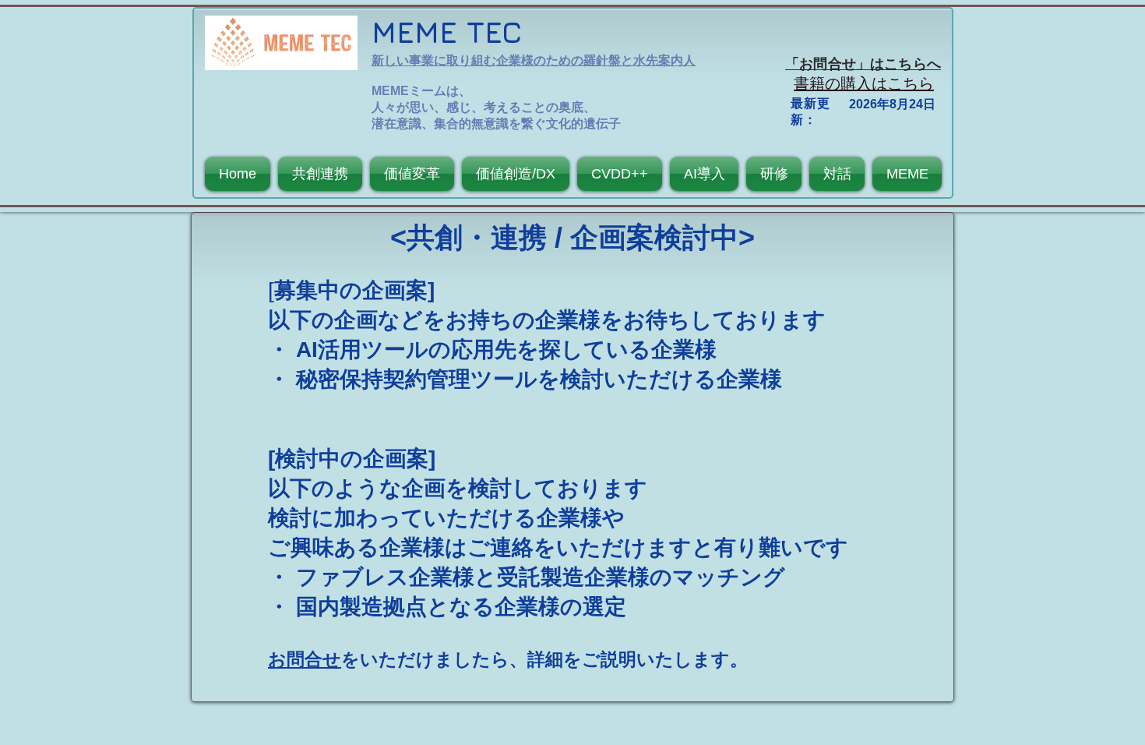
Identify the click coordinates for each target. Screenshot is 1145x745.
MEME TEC (447, 31)
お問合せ (304, 659)
